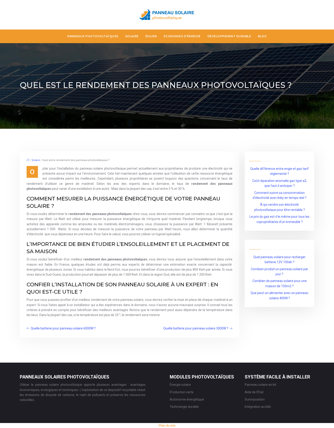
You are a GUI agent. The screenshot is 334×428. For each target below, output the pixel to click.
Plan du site (167, 425)
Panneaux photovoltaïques (92, 36)
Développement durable (229, 36)
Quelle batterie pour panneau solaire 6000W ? (63, 328)
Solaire (132, 36)
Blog (262, 36)
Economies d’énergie (182, 36)
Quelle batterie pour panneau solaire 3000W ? (195, 328)
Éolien (151, 36)
